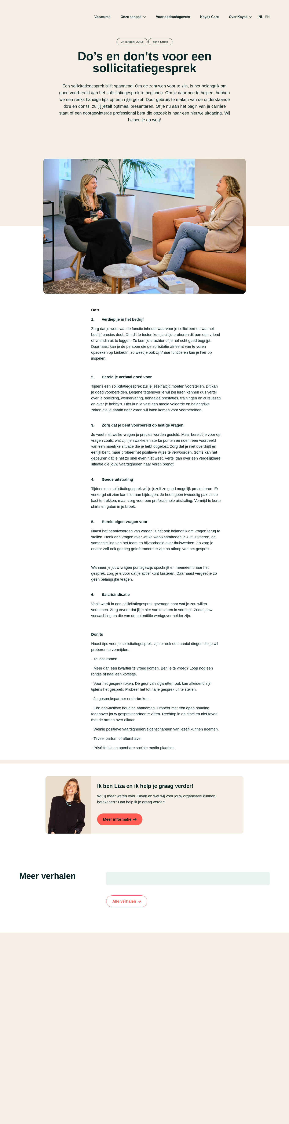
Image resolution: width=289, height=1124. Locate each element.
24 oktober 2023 (132, 41)
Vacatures (102, 17)
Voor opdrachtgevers (173, 17)
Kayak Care (209, 17)
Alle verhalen (124, 901)
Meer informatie (117, 819)
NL (261, 17)
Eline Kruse (160, 41)
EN (267, 17)
